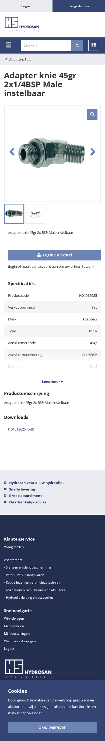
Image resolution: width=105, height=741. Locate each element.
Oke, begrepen (52, 727)
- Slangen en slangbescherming (27, 567)
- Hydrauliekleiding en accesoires (29, 597)
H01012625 (21, 429)
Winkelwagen (14, 618)
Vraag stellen (14, 547)
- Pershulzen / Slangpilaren (24, 575)
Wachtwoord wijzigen (20, 641)
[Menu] (8, 44)
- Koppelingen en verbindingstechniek (32, 582)
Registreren (79, 6)
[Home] (22, 24)
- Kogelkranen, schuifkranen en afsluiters (34, 590)
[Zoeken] (77, 45)
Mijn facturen (14, 626)
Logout (9, 648)
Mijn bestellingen (17, 633)
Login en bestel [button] (56, 254)
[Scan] (93, 45)
